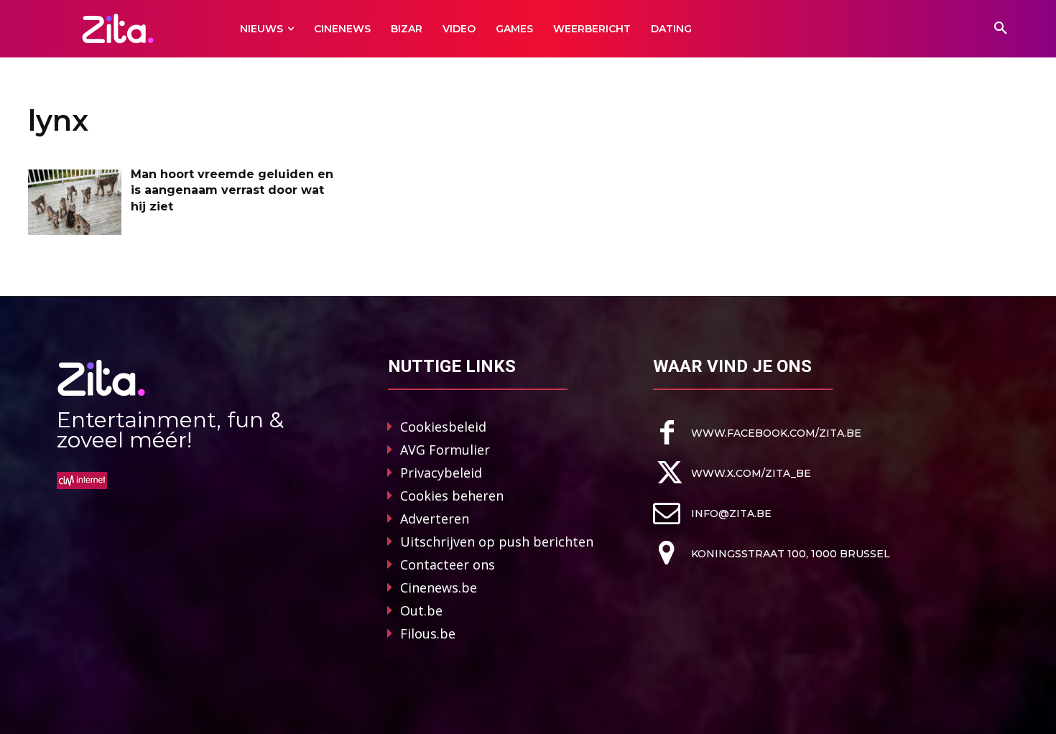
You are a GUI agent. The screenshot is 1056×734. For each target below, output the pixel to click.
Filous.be (427, 633)
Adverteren (434, 518)
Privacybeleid (441, 472)
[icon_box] (757, 432)
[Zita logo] (118, 28)
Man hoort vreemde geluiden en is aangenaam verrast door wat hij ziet (232, 190)
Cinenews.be (438, 587)
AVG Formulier (445, 449)
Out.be (421, 610)
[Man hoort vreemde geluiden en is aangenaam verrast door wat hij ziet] (74, 202)
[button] (1000, 28)
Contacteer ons (447, 564)
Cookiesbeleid (443, 426)
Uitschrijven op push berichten (496, 541)
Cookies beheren (452, 495)
